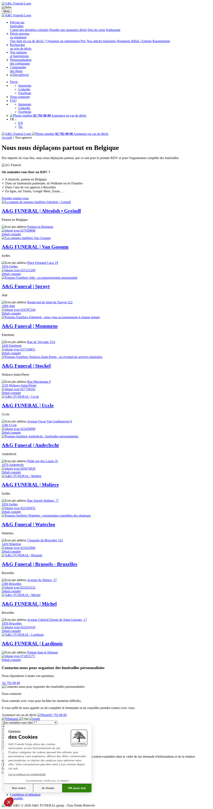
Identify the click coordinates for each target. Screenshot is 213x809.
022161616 (27, 627)
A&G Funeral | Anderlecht (30, 445)
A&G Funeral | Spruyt (26, 286)
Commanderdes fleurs (18, 69)
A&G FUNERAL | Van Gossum (35, 246)
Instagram (24, 85)
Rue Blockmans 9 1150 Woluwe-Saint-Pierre (26, 383)
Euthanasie (113, 30)
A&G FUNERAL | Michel (29, 603)
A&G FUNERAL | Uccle (28, 405)
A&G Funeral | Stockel (26, 365)
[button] (9, 802)
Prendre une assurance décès (68, 30)
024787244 (27, 309)
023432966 (27, 548)
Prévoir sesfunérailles (17, 24)
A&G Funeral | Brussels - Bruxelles (39, 564)
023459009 (27, 429)
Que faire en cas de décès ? (28, 41)
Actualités (16, 798)
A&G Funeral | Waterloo (28, 524)
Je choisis (47, 788)
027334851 (27, 349)
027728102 (27, 389)
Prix (83, 41)
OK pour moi (77, 788)
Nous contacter (20, 97)
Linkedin (24, 89)
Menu (6, 11)
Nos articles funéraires (101, 41)
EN (20, 123)
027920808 (27, 230)
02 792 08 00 (11, 683)
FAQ (13, 100)
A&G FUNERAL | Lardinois (32, 643)
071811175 (27, 656)
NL (20, 126)
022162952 (27, 508)
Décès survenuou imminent (19, 35)
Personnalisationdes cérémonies (20, 61)
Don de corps (96, 30)
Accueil (7, 137)
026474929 (27, 468)
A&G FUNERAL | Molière (30, 484)
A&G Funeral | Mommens (30, 326)
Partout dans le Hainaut (42, 652)
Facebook (24, 93)
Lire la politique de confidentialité (27, 774)
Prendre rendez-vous (15, 198)
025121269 (27, 270)
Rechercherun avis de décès (20, 46)
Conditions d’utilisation (25, 794)
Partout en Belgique (40, 226)
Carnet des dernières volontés (29, 30)
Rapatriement (161, 41)
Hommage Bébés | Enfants (134, 41)
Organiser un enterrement (63, 41)
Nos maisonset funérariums (19, 54)
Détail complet (11, 234)
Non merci (18, 788)
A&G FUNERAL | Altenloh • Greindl (41, 211)
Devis (25, 75)
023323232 (27, 587)
